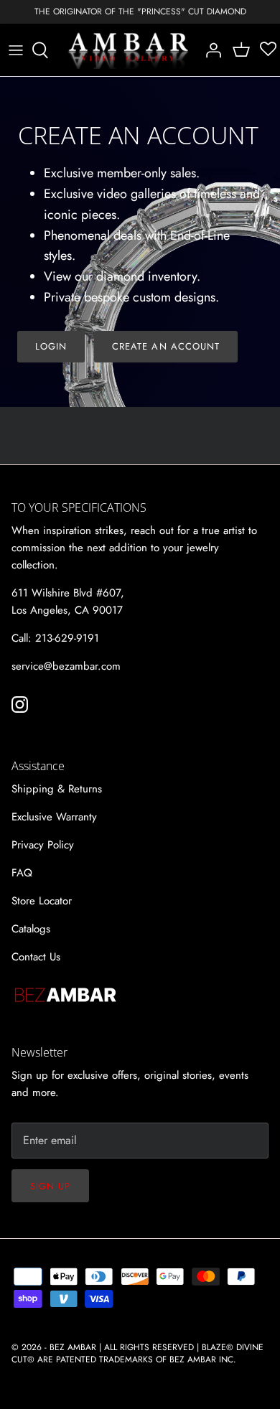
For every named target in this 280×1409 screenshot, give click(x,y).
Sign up (50, 1186)
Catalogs (30, 929)
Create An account (166, 346)
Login (51, 346)
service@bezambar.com (66, 666)
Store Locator (41, 901)
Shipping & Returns (56, 789)
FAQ (21, 873)
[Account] (209, 50)
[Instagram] (19, 704)
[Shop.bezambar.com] (128, 50)
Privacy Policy (42, 845)
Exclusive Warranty (54, 817)
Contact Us (35, 957)
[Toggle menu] (16, 50)
